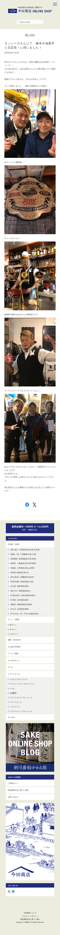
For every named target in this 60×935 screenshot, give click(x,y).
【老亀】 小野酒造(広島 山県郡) (22, 568)
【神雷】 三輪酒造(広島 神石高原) (23, 563)
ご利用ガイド (13, 783)
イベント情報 (13, 653)
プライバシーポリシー (30, 916)
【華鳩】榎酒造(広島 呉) (19, 572)
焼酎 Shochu (14, 640)
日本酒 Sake (13, 544)
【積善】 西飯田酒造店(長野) (21, 604)
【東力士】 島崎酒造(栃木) (20, 591)
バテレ (12, 688)
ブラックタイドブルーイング (21, 698)
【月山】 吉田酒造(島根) (19, 609)
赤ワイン (13, 625)
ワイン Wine (13, 619)
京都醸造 (13, 693)
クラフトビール (14, 674)
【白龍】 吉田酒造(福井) (19, 600)
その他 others (14, 647)
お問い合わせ (13, 797)
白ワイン (13, 629)
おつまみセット (14, 660)
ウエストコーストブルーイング (22, 684)
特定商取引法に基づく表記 (18, 790)
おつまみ (11, 717)
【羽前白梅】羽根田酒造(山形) (21, 582)
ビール (10, 667)
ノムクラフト (15, 707)
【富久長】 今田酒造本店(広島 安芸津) (25, 550)
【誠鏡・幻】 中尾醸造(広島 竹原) (23, 554)
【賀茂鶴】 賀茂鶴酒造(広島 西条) (23, 559)
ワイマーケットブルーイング (21, 711)
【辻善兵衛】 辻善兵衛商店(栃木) (23, 595)
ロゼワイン (14, 634)
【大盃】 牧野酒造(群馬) (19, 586)
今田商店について (30, 913)
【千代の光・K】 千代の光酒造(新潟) (24, 614)
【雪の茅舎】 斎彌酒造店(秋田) (22, 577)
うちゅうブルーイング (18, 679)
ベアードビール (16, 702)
